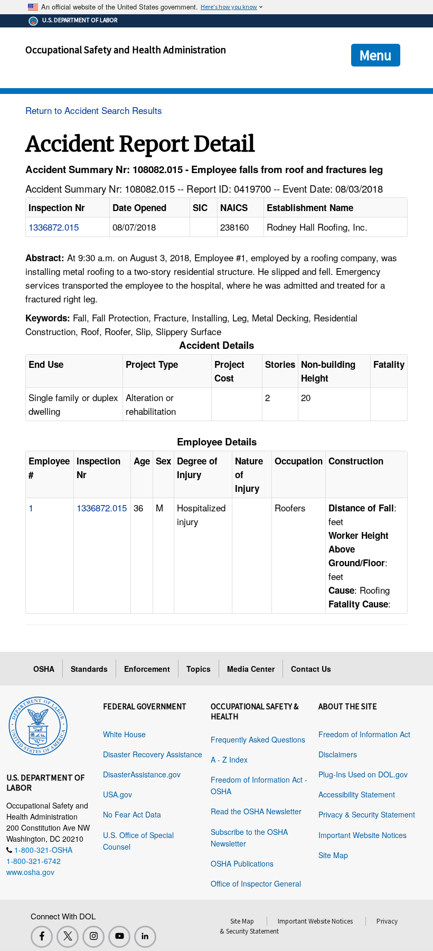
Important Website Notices (362, 835)
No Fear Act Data (132, 814)
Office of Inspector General (256, 883)
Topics (198, 668)
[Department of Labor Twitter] (68, 937)
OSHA (43, 668)
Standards (89, 668)
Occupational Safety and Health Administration (125, 49)
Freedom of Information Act (364, 734)
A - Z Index (229, 759)
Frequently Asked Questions (258, 739)
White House (124, 734)
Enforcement (147, 668)
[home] (38, 724)
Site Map (333, 855)
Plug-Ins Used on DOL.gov (363, 774)
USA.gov (117, 794)
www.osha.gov (30, 872)
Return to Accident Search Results (93, 110)
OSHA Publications (242, 863)
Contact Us (311, 668)
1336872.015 (54, 226)
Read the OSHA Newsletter (256, 811)
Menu (376, 55)
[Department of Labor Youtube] (119, 937)
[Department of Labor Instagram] (93, 937)
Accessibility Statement (356, 794)
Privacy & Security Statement (366, 814)
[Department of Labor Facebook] (42, 937)
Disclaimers (337, 754)
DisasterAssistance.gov (142, 774)
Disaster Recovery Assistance (152, 754)
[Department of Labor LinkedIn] (145, 937)
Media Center (251, 668)
